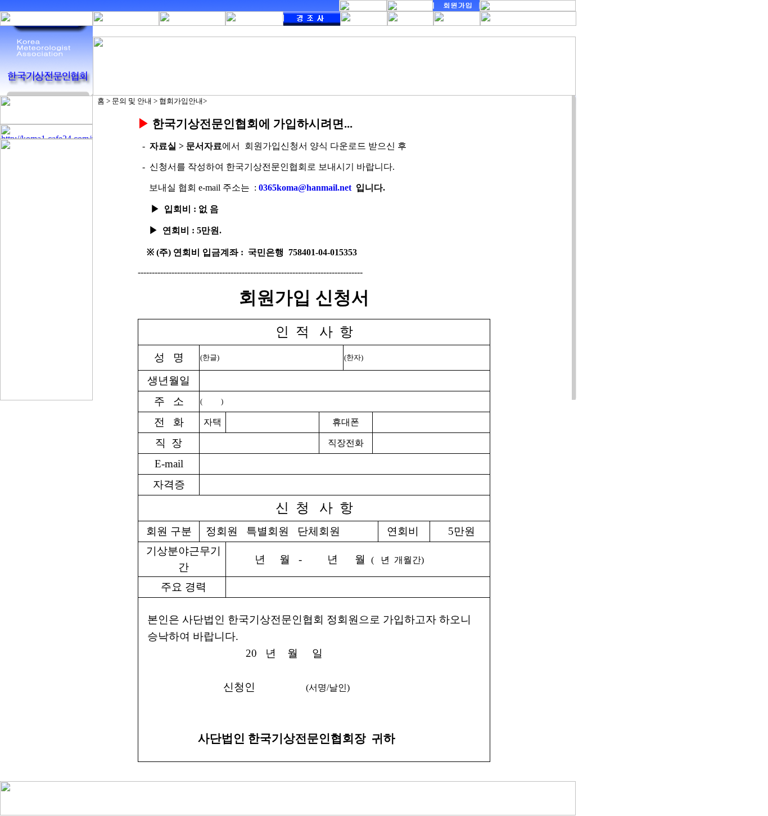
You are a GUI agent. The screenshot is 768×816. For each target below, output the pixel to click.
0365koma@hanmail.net (305, 187)
